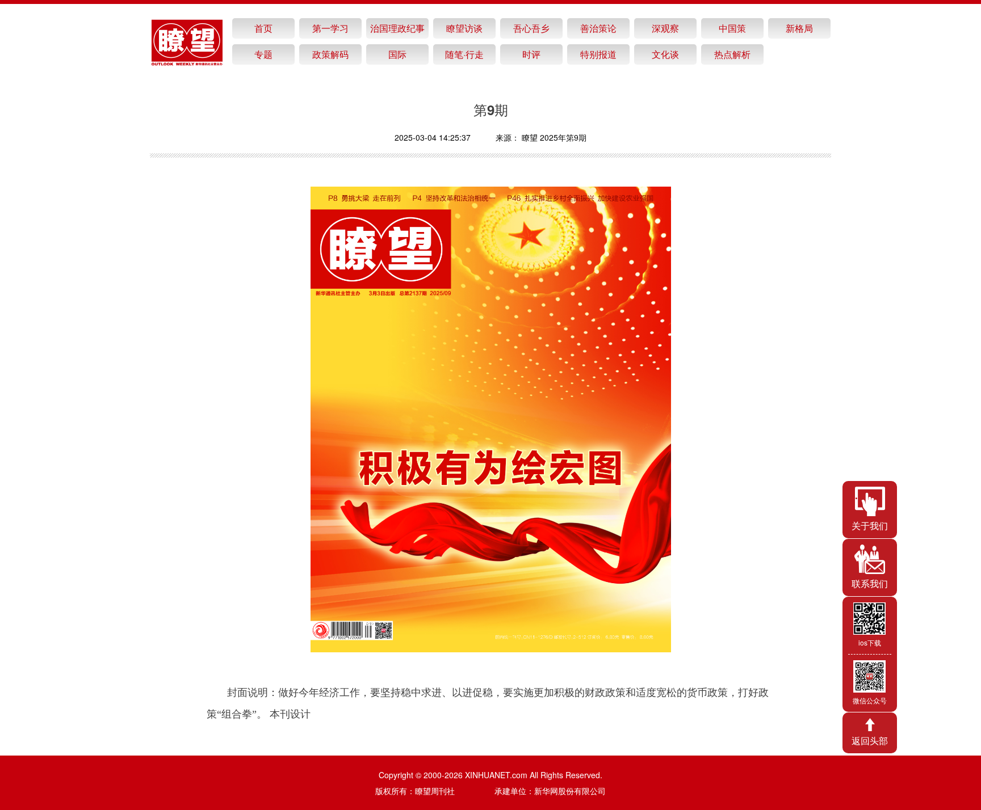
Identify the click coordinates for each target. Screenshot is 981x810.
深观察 (665, 28)
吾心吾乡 (531, 28)
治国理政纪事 (397, 28)
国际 (397, 54)
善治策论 (598, 28)
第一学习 (330, 28)
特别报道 (598, 54)
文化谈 (665, 54)
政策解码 (330, 54)
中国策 (732, 28)
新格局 (799, 28)
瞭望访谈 (464, 28)
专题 (263, 54)
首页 (263, 28)
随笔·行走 (464, 54)
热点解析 (732, 54)
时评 (531, 54)
